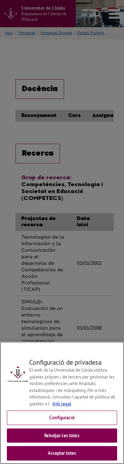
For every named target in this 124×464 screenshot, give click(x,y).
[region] (62, 403)
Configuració (62, 418)
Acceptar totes (62, 453)
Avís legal (61, 404)
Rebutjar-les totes (61, 435)
